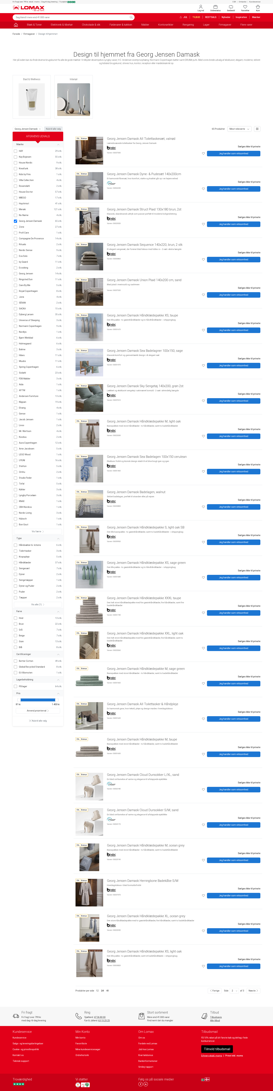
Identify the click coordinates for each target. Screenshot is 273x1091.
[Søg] (131, 17)
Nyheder (226, 17)
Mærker (256, 17)
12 (97, 990)
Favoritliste (81, 1043)
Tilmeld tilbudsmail (217, 1049)
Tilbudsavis (216, 1017)
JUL (185, 17)
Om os (141, 1037)
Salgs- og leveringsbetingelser (28, 1043)
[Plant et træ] (85, 1084)
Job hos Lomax (146, 1049)
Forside (16, 34)
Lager (206, 24)
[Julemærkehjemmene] (78, 1084)
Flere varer (246, 24)
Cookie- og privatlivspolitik (26, 1049)
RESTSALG (210, 17)
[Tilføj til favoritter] (203, 153)
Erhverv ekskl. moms (211, 1055)
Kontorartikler (165, 24)
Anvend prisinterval (36, 710)
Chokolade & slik (91, 24)
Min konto (80, 1037)
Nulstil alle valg (53, 129)
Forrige (215, 990)
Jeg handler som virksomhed (233, 153)
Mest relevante (237, 129)
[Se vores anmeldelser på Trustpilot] (18, 1083)
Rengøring (188, 24)
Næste (252, 990)
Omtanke (242, 2)
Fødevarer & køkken (121, 24)
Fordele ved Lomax (147, 1043)
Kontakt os (18, 1055)
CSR (234, 2)
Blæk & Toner (34, 24)
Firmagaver (225, 24)
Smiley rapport (145, 1067)
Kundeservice (254, 2)
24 (102, 990)
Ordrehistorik (82, 1055)
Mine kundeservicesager (88, 1049)
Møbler (145, 24)
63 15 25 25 (104, 1020)
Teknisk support (21, 1061)
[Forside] (16, 25)
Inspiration (241, 17)
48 (107, 990)
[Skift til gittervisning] (257, 129)
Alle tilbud (215, 1020)
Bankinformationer (148, 1061)
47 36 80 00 (100, 1017)
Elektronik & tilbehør (62, 24)
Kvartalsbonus (145, 1055)
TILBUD (196, 17)
